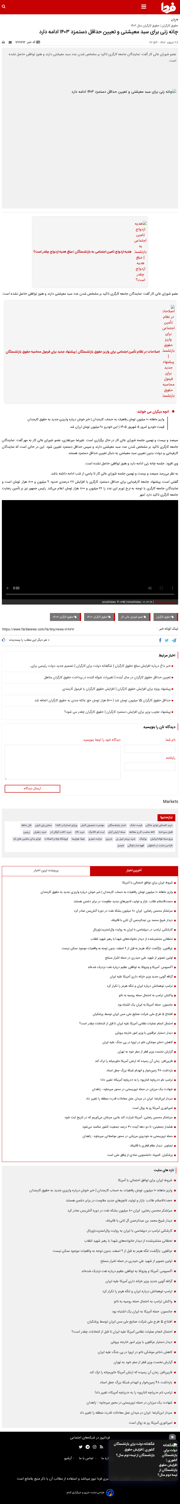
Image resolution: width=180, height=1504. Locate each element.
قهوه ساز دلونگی (136, 845)
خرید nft (80, 832)
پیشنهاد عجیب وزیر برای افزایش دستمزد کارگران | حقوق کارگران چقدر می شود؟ (117, 712)
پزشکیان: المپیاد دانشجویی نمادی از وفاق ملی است (140, 1155)
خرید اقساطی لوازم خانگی (159, 825)
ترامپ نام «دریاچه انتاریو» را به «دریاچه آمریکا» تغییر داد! (137, 1080)
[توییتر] (167, 640)
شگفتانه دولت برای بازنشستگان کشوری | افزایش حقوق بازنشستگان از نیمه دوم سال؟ (134, 1449)
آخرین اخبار (134, 870)
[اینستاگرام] (93, 1447)
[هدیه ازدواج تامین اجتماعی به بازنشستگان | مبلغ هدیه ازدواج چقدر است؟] (138, 252)
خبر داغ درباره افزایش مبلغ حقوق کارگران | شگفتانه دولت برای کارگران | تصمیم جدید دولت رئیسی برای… (100, 666)
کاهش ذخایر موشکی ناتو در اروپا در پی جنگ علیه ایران (137, 1042)
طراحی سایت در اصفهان (160, 845)
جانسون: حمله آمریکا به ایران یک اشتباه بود (145, 1004)
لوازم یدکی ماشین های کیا (27, 839)
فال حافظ (26, 825)
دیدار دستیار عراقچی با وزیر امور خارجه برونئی (144, 1033)
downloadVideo (165, 602)
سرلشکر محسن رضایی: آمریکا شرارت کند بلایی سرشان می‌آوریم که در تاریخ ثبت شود (118, 1117)
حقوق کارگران (163, 617)
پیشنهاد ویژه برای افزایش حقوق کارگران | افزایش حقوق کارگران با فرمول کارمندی (116, 689)
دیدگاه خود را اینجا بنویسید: (101, 740)
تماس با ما (86, 1458)
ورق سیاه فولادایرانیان (161, 839)
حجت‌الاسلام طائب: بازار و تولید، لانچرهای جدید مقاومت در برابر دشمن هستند (123, 901)
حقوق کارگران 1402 (97, 617)
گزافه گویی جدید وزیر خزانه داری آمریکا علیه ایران (141, 976)
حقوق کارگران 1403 (63, 617)
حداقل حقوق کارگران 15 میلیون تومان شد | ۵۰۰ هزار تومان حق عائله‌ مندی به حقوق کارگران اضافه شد (102, 700)
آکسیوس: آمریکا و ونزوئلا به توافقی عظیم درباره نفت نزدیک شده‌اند (130, 967)
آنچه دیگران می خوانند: (152, 412)
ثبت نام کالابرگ (96, 832)
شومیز (121, 845)
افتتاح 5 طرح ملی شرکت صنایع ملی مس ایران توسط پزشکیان (133, 1014)
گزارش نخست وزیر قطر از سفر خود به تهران (145, 1051)
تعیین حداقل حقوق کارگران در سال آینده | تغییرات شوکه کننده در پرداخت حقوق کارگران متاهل (107, 677)
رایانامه (170, 758)
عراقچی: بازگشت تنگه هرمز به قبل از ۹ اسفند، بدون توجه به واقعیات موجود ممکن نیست (117, 948)
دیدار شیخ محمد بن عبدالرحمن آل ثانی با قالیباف (142, 920)
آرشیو (68, 1458)
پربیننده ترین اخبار (46, 870)
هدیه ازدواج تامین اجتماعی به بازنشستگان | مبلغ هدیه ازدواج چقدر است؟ (82, 252)
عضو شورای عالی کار (132, 617)
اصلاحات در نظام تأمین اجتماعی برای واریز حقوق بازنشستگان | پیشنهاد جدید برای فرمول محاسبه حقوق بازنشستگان (83, 352)
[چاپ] (5, 42)
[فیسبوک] (161, 640)
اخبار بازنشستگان (117, 825)
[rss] (100, 1447)
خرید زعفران (40, 832)
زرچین (26, 832)
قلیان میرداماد (165, 832)
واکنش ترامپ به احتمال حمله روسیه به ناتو (146, 995)
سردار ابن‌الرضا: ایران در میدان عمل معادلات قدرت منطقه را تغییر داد (129, 1098)
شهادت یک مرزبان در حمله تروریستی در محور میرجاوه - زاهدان (132, 1089)
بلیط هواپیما (78, 839)
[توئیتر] (79, 1447)
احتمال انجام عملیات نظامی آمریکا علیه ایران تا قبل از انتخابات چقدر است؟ (126, 1023)
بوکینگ (143, 839)
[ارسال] (11, 42)
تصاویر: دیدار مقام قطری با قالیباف (151, 1145)
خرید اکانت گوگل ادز (60, 832)
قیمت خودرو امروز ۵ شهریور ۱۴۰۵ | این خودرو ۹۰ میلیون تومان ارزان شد (117, 427)
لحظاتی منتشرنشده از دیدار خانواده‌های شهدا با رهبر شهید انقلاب (131, 939)
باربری (109, 839)
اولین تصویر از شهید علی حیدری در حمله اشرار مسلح (139, 957)
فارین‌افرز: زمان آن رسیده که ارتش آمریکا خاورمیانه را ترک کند (134, 1061)
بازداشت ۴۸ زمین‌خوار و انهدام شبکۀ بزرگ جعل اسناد (139, 1070)
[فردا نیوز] (168, 8)
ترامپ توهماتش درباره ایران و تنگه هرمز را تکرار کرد (140, 986)
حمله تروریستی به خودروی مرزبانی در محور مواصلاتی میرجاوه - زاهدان (127, 1136)
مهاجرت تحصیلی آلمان (92, 825)
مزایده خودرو (95, 839)
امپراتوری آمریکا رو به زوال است (152, 1108)
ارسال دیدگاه (32, 788)
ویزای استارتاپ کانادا (66, 825)
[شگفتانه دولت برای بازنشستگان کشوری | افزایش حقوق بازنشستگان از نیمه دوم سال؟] (167, 1460)
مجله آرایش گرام (116, 832)
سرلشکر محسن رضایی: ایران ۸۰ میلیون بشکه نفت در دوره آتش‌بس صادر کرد (123, 911)
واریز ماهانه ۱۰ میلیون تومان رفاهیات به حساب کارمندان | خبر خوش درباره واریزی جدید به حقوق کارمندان (95, 419)
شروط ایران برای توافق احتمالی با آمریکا (147, 882)
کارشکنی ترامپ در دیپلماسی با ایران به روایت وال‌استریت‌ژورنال (133, 929)
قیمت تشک (136, 825)
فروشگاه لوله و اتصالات (56, 839)
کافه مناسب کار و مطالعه (142, 832)
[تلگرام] (174, 640)
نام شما (170, 740)
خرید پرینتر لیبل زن (125, 839)
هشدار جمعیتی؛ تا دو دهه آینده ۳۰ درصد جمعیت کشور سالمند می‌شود (127, 1127)
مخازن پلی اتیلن (43, 825)
